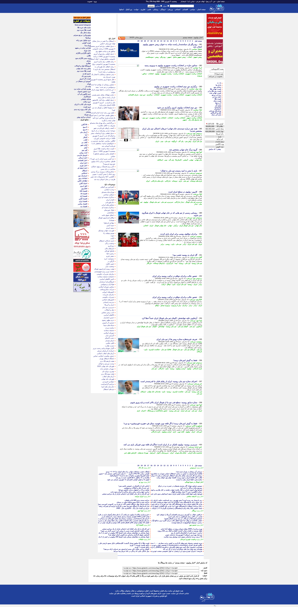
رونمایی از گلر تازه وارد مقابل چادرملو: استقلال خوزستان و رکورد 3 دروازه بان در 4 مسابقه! (170, 476)
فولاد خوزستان (109, 210)
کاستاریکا (178, 160)
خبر (214, 1)
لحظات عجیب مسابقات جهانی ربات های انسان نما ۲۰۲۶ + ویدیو (127, 472)
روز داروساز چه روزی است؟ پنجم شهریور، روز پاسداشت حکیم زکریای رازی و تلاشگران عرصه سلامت (167, 500)
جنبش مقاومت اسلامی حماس (103, 356)
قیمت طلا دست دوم (84, 30)
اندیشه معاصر (191, 496)
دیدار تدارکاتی (179, 202)
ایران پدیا (88, 45)
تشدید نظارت (109, 346)
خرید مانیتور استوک (84, 91)
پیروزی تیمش (165, 305)
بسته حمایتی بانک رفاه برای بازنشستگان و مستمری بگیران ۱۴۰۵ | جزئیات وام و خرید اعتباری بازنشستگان (166, 508)
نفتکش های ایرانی (108, 205)
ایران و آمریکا (109, 305)
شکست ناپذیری (154, 349)
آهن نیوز (84, 150)
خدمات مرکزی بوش (84, 117)
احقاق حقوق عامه (108, 215)
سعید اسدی (110, 228)
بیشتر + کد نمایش (215, 149)
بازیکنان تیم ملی (189, 349)
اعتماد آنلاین (83, 183)
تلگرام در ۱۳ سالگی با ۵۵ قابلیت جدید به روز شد (132, 478)
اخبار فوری (83, 165)
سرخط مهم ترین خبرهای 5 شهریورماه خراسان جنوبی (183, 535)
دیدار (196, 204)
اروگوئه (174, 141)
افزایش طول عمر (130, 453)
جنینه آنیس (110, 225)
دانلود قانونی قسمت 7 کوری (139, 545)
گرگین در (111, 261)
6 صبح (85, 127)
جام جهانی (198, 160)
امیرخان (199, 432)
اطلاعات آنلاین (82, 181)
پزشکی (155, 9)
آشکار (85, 137)
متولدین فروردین (108, 382)
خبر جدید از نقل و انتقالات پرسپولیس (136, 488)
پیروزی (199, 76)
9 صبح (85, 130)
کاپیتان (154, 326)
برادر (184, 244)
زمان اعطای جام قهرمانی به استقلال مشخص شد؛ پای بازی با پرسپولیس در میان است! (104, 69)
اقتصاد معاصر (82, 204)
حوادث (136, 9)
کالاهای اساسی (109, 315)
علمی (149, 9)
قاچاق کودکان (109, 251)
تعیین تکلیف (110, 264)
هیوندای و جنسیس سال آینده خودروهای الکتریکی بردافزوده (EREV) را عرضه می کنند (173, 547)
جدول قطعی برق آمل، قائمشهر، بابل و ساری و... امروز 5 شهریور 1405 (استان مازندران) (103, 102)
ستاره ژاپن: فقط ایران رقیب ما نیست (189, 480)
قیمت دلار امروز (85, 79)
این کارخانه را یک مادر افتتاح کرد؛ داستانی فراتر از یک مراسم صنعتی (125, 494)
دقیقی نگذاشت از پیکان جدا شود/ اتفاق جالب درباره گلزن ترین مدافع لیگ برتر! (175, 520)
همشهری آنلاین (197, 426)
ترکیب (163, 284)
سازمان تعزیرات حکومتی (105, 274)
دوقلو (169, 284)
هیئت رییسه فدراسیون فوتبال (104, 269)
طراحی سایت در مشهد (83, 48)
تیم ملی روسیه (197, 263)
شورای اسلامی (109, 333)
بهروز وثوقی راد (108, 233)
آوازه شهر (83, 145)
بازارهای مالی (109, 248)
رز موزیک (87, 114)
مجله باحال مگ (85, 33)
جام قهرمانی (109, 202)
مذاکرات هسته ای (108, 207)
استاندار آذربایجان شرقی (105, 351)
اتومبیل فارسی (82, 155)
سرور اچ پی (87, 73)
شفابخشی (110, 213)
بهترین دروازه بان (108, 371)
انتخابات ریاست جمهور (194, 118)
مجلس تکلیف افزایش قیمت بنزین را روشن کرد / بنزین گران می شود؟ (125, 531)
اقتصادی (185, 9)
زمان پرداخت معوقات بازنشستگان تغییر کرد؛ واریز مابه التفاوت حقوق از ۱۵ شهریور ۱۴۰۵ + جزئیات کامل (166, 506)
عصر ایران (198, 447)
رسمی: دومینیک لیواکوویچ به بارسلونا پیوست (186, 522)
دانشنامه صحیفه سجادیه (106, 277)
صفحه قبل (198, 41)
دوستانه (174, 181)
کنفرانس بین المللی (107, 187)
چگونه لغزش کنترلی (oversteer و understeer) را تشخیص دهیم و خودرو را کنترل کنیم (172, 545)
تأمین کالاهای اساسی (107, 279)
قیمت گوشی (86, 43)
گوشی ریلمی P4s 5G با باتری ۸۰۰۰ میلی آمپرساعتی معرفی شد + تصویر (124, 474)
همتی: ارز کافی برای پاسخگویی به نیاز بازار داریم (185, 517)
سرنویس (199, 173)
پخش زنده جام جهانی (83, 68)
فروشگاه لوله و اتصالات (82, 66)
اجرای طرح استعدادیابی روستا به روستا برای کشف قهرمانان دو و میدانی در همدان (121, 518)
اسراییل (152, 453)
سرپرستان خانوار (163, 453)
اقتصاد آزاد (139, 525)
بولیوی (157, 74)
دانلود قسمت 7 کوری (142, 547)
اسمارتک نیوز (82, 176)
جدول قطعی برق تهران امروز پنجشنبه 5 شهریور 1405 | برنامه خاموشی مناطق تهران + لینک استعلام (102, 56)
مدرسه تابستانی (108, 302)
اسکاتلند (160, 160)
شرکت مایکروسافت (107, 289)
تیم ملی (167, 141)
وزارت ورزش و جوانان (106, 364)
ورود (95, 1)
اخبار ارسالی (82, 158)
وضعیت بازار (109, 266)
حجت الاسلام (109, 338)
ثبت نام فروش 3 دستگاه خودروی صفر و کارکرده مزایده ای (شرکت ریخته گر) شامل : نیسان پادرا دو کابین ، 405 (110, 506)
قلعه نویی (180, 432)
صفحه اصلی (221, 1)
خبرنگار (149, 263)
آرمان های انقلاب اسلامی (105, 353)
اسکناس (84, 173)
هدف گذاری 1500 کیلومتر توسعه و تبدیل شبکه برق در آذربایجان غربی (125, 517)
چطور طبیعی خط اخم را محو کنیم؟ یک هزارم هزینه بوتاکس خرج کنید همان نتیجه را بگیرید (102, 117)
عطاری (88, 63)
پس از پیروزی (176, 305)
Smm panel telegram (83, 25)
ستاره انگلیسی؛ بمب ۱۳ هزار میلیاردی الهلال (186, 492)
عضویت (89, 1)
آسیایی (185, 160)
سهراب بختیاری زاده (107, 369)
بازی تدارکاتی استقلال (106, 241)
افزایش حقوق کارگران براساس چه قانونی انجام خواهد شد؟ (128, 535)
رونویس (199, 236)
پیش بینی (188, 141)
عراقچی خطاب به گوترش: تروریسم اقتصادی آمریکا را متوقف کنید (179, 515)
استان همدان (109, 341)
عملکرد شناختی (108, 195)
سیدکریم (111, 246)
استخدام (183, 1)
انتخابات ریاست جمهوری (193, 74)
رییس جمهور (197, 57)
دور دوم (142, 95)
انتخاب (189, 57)
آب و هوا (209, 1)
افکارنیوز (199, 299)
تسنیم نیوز (192, 525)
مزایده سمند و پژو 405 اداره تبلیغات (137, 500)
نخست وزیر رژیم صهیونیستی (104, 271)
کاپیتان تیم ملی (183, 326)
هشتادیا (111, 220)
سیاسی (192, 9)
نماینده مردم (109, 328)
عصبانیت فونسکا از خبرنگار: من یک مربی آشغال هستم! (183, 518)
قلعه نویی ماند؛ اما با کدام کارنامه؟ (102, 113)
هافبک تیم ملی (166, 349)
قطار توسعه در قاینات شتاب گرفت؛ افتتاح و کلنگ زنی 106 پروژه (180, 531)
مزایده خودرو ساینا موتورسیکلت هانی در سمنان (133, 502)
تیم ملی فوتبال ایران (186, 225)
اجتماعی (177, 9)
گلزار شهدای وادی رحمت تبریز (103, 348)
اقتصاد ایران (83, 201)
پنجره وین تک (86, 76)
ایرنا (200, 68)
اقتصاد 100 (83, 191)
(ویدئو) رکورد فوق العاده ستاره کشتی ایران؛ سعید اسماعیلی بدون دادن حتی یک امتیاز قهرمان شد (169, 494)
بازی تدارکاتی (197, 368)
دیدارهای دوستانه (159, 263)
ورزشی (170, 9)
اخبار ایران (83, 163)
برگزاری (149, 95)
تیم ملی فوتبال (155, 202)
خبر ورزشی (198, 384)
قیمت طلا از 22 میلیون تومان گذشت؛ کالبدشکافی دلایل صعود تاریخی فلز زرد (123, 543)
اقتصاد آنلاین (83, 199)
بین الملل (129, 9)
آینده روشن (83, 153)
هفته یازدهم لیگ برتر (107, 361)
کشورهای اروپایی (108, 292)
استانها (121, 9)
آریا (86, 135)
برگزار (175, 225)
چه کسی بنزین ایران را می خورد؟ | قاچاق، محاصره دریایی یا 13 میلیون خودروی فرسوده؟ (102, 161)
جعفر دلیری (110, 256)
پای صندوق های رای (195, 120)
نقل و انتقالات (109, 310)
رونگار (194, 511)
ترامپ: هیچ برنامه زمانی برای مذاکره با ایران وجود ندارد (129, 492)
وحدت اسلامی (109, 190)
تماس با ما (191, 1)
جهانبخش (161, 326)
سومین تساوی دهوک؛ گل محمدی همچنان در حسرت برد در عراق (180, 486)
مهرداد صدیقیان (143, 453)
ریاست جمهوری (166, 74)
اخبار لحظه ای (82, 168)
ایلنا (201, 110)
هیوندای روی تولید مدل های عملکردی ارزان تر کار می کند (182, 549)
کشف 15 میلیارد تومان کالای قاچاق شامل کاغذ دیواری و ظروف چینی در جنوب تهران (120, 522)
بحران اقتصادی (133, 95)
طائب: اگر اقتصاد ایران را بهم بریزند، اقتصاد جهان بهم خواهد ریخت (179, 478)
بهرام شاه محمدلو (108, 192)
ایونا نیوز (199, 152)
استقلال (84, 171)
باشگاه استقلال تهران (107, 358)
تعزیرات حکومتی (108, 297)
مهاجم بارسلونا (109, 223)
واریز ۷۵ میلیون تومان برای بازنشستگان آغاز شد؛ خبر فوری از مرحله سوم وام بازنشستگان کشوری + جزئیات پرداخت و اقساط (159, 504)
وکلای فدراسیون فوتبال (106, 218)
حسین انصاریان (109, 318)
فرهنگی (163, 9)
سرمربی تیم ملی (167, 202)
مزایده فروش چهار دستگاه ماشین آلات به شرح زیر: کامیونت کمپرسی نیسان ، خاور (120, 504)
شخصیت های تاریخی (195, 453)
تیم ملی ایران (197, 141)
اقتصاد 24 (84, 194)
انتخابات (151, 74)
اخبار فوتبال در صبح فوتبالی (194, 482)
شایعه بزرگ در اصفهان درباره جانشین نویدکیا (134, 490)
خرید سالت (87, 102)
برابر (162, 244)
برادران (184, 305)
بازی (180, 181)
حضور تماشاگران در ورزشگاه (157, 411)
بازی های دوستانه (196, 181)
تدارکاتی (168, 181)
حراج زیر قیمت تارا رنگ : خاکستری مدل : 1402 (132, 508)
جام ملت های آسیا (108, 387)
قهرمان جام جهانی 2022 (105, 366)
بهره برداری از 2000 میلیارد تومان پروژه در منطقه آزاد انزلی (181, 529)
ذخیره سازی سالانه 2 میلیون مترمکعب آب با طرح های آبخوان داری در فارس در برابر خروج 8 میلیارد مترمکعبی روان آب (108, 515)
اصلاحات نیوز (82, 178)
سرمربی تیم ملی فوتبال (193, 202)
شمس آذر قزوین (108, 323)
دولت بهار (198, 89)
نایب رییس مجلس (108, 312)
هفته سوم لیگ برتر (107, 374)
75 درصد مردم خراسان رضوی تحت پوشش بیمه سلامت (183, 537)
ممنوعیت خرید (109, 259)
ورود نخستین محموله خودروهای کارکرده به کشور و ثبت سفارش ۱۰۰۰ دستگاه (175, 543)
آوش (85, 147)
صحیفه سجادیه (109, 330)
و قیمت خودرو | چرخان (188, 539)
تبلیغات (141, 539)
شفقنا (200, 49)
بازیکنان (199, 351)
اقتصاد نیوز (83, 206)
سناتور (144, 74)
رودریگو (163, 57)
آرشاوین (199, 326)
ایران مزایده (139, 496)
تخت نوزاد (87, 50)
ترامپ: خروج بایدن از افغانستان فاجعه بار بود (186, 533)
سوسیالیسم (150, 57)
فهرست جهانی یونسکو (106, 230)
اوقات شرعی (200, 1)
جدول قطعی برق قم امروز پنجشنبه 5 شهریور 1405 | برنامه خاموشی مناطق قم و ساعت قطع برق (102, 48)
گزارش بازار (109, 335)
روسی (167, 244)
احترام (143, 411)
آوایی (112, 238)
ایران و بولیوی (180, 368)
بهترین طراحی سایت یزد (82, 89)
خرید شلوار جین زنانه (83, 40)
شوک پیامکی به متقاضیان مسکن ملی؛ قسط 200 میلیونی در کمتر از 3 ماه (124, 537)
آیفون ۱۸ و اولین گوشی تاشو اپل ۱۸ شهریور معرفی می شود (128, 480)
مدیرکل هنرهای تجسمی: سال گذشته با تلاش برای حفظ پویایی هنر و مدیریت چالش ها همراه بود (116, 520)
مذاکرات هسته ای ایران (106, 197)
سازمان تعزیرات (108, 294)
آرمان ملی (83, 132)
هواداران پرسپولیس (107, 284)
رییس (157, 57)
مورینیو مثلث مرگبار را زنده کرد (191, 488)
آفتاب (85, 140)
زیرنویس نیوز (197, 133)
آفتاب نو (199, 257)
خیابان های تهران (180, 453)
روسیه (181, 263)
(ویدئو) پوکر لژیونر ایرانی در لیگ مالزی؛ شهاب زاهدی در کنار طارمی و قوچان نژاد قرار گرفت (170, 490)
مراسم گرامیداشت (107, 384)
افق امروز (83, 186)
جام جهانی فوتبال (160, 225)
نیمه (176, 263)
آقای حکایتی (110, 343)
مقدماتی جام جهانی (154, 392)
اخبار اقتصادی (82, 160)
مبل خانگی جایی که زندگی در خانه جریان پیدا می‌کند (131, 551)
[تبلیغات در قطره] (82, 22)
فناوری (143, 9)
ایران (157, 141)
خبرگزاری (169, 263)
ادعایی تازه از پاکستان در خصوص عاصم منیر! (134, 486)
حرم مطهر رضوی (108, 320)
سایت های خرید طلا (84, 27)
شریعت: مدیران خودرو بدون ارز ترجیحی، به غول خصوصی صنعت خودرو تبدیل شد (174, 551)
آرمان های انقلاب (108, 376)
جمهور (169, 57)
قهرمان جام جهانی (107, 379)
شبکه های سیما (108, 325)
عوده (112, 236)
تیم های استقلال (108, 389)
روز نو (141, 482)
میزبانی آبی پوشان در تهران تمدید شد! (189, 472)
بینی (161, 141)
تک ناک (140, 468)
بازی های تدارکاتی (157, 181)
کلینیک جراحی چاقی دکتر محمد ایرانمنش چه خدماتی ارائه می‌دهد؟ (126, 549)
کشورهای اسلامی (108, 300)
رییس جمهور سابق (179, 57)
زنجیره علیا (110, 254)
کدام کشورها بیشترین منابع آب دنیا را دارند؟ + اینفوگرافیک (129, 476)
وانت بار (88, 86)
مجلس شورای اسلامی (106, 287)
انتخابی (145, 225)
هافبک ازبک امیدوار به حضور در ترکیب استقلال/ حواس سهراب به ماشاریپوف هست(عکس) (171, 474)
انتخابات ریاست (178, 74)
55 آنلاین (84, 124)
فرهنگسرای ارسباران (106, 282)
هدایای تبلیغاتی (86, 99)
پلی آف (180, 141)
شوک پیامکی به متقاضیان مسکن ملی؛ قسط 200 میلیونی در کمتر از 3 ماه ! (123, 533)
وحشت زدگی (109, 243)
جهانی (191, 160)
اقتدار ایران (110, 200)
